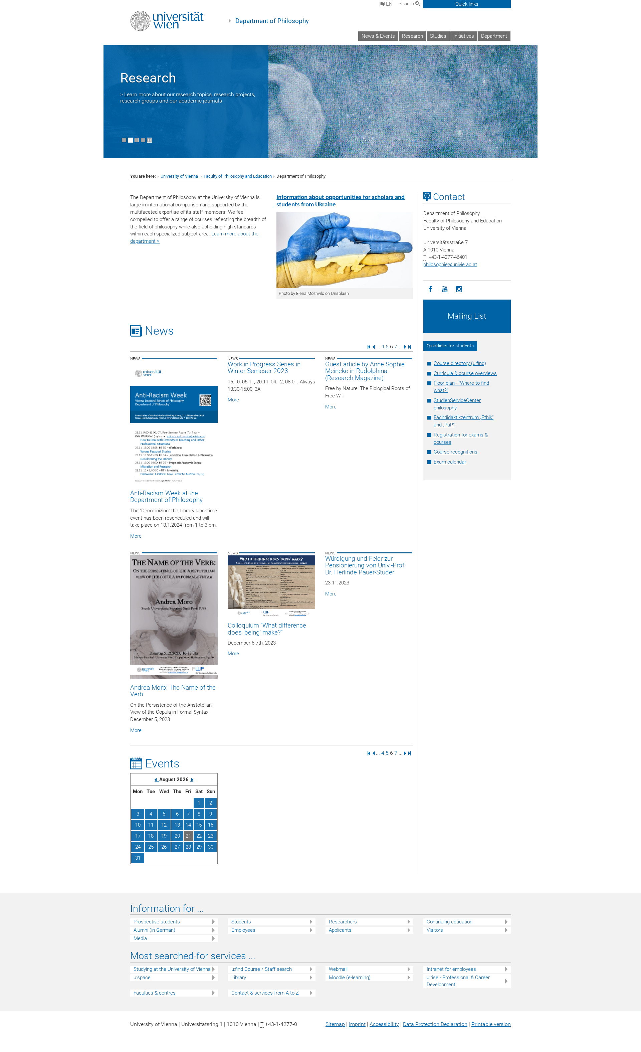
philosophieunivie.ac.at (450, 264)
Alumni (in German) (154, 930)
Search (407, 4)
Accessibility (384, 1024)
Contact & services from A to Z (265, 993)
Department (494, 36)
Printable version (491, 1024)
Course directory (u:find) (460, 363)
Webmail (338, 969)
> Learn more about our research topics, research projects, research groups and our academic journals (187, 97)
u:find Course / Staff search (261, 969)
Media (140, 938)
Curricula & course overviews (465, 373)
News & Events (378, 36)
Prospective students (157, 922)
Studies (438, 36)
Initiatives (463, 36)
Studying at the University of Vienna (172, 969)
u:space (142, 978)
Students (241, 922)
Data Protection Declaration (435, 1024)
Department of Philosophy (272, 21)
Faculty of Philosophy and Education (238, 176)
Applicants (340, 930)
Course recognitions (455, 452)
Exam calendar (450, 462)
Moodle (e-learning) (350, 978)
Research (412, 36)
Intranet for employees (451, 969)
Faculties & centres (155, 993)
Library (238, 978)
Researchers (343, 922)
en (389, 4)
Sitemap (335, 1024)
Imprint (357, 1024)
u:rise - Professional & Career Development (458, 981)
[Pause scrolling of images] (149, 140)
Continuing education (449, 922)
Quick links (466, 4)
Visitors (435, 930)
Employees (243, 930)
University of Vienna (180, 176)
